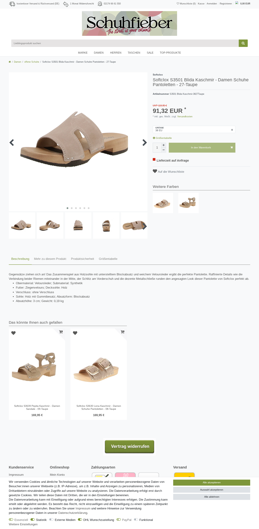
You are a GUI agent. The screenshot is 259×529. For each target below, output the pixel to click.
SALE (150, 52)
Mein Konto (57, 474)
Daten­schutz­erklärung (72, 513)
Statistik (41, 520)
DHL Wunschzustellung (98, 520)
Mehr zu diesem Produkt (50, 259)
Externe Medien (65, 520)
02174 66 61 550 (112, 3)
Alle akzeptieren (212, 482)
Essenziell (21, 520)
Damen (99, 52)
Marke (83, 52)
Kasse (201, 3)
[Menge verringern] (163, 150)
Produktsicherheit (82, 259)
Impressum (16, 474)
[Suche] (243, 43)
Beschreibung (20, 259)
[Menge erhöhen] (163, 145)
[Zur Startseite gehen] (10, 62)
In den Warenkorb (201, 147)
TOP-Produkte (170, 52)
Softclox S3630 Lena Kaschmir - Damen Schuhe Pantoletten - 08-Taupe (98, 407)
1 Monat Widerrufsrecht (82, 3)
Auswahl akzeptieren (211, 489)
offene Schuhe (31, 62)
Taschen (134, 52)
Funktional (146, 520)
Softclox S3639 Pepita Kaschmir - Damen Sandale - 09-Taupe (37, 407)
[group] (163, 203)
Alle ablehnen (211, 496)
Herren (115, 52)
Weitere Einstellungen (23, 524)
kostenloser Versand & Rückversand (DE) (38, 3)
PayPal (126, 520)
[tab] (20, 259)
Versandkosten (184, 116)
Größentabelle (163, 138)
